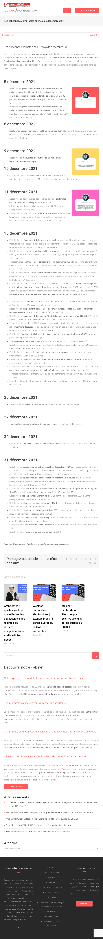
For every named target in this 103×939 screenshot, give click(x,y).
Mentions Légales (51, 917)
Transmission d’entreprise (51, 888)
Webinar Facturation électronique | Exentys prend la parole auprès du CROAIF (42, 819)
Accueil (51, 867)
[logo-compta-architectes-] (21, 8)
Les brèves (51, 912)
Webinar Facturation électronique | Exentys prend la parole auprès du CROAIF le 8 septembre (43, 618)
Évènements (51, 898)
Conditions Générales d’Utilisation (51, 923)
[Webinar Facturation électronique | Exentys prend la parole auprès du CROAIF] (73, 585)
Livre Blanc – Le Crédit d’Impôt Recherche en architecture (51, 904)
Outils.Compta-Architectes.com (62, 769)
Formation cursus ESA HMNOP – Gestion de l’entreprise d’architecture (38, 825)
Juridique (51, 882)
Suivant (93, 35)
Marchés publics (51, 893)
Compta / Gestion (51, 872)
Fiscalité (51, 877)
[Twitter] (18, 927)
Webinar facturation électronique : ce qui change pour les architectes (38, 832)
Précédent (8, 35)
